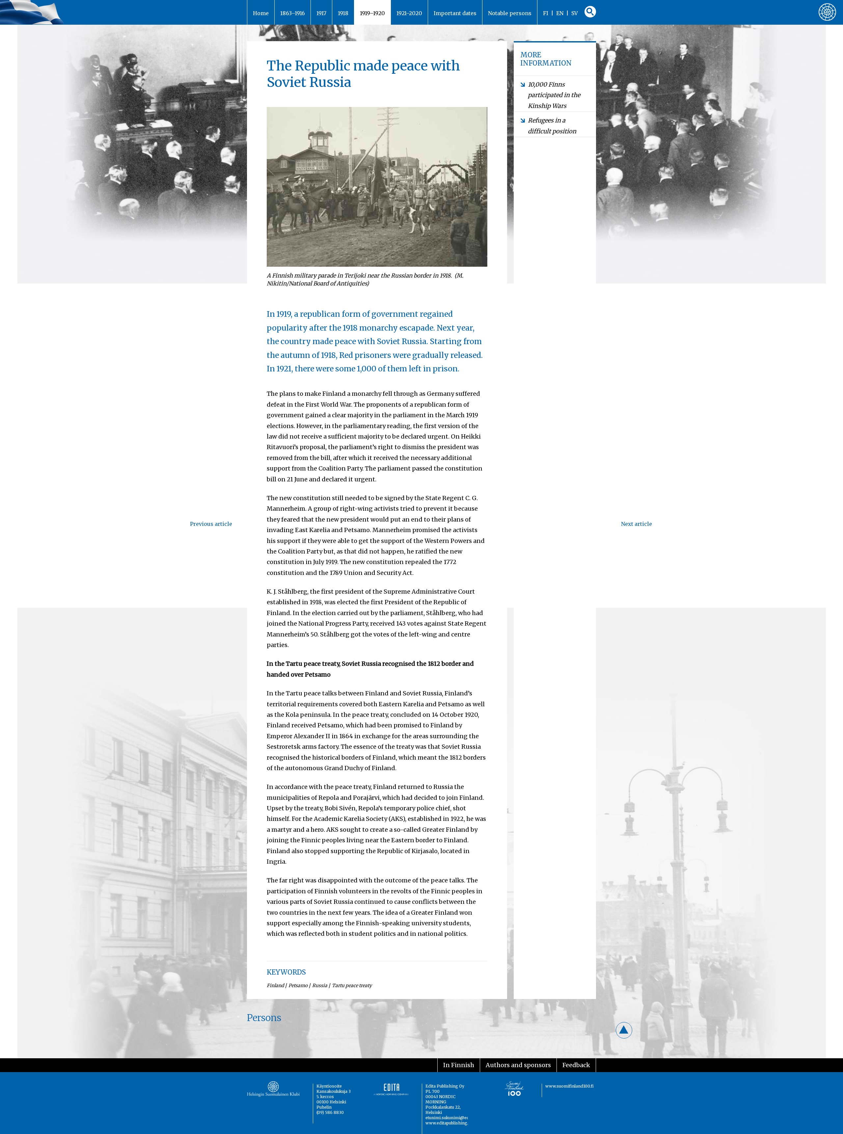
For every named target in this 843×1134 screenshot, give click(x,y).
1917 (321, 13)
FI (545, 13)
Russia (319, 985)
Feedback (576, 1065)
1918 (343, 13)
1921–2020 (409, 13)
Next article (636, 524)
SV (574, 13)
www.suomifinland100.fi (569, 1086)
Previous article (211, 524)
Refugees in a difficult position (552, 126)
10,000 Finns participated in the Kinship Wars (554, 95)
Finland (275, 985)
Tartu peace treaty (352, 985)
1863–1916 (292, 13)
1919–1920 (372, 13)
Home (261, 13)
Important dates (455, 13)
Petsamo (298, 985)
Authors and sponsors (518, 1065)
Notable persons (509, 13)
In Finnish (458, 1065)
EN (559, 13)
